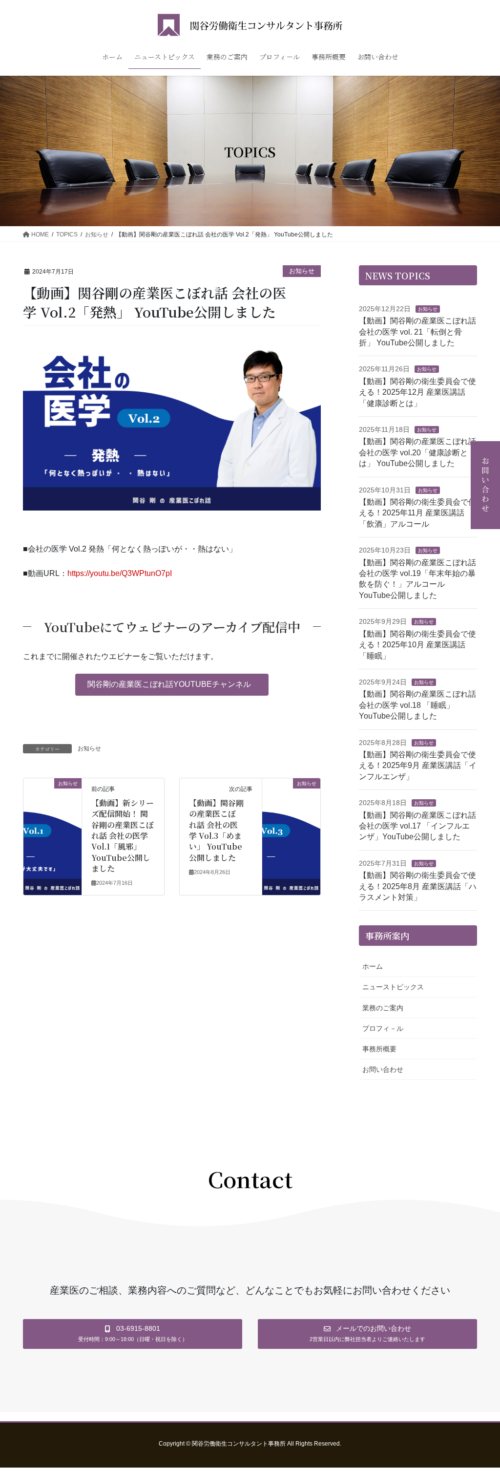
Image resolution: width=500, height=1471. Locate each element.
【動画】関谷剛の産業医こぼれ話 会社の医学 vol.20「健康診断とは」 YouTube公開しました (417, 452)
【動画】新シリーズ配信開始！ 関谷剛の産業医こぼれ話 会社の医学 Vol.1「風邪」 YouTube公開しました (122, 835)
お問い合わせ (382, 1069)
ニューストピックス (393, 987)
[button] (172, 685)
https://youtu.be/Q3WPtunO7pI (119, 573)
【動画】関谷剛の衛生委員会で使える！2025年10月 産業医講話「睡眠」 (417, 645)
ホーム (372, 966)
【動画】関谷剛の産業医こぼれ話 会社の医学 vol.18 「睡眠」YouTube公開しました (417, 705)
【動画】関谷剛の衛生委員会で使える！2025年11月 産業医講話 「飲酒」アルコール (417, 513)
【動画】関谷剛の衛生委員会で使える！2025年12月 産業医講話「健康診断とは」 (417, 392)
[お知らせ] (52, 814)
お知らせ (301, 271)
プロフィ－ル (382, 1028)
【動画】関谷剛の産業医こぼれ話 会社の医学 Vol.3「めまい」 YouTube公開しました (216, 830)
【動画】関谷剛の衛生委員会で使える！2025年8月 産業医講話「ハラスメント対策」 (418, 886)
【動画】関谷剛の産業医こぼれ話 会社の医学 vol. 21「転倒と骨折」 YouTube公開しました (417, 332)
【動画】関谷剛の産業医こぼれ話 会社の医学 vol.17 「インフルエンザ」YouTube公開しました (417, 826)
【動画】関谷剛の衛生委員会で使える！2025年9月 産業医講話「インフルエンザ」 (418, 765)
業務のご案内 (382, 1008)
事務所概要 (379, 1049)
